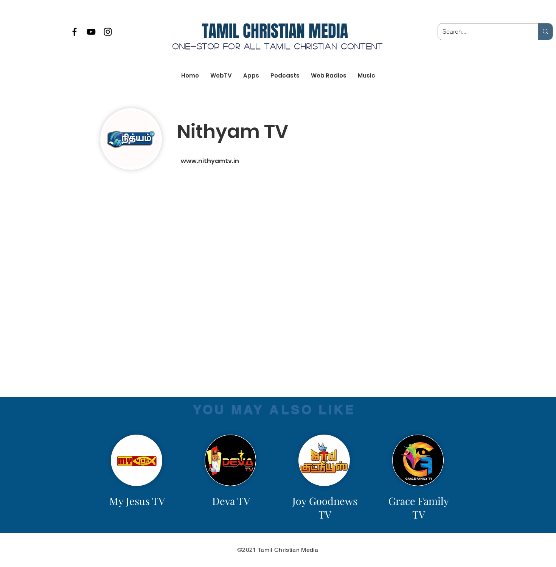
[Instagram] (108, 31)
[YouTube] (91, 31)
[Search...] (545, 31)
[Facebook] (74, 31)
